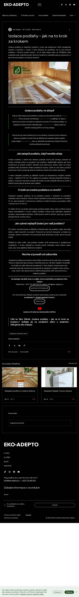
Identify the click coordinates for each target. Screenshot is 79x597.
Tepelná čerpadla (59, 15)
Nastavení (58, 592)
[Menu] (39, 4)
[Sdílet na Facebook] (9, 345)
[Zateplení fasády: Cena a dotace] (59, 377)
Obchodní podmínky (11, 518)
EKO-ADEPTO (16, 4)
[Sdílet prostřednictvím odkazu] (24, 345)
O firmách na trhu (27, 15)
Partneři (28, 515)
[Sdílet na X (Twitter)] (14, 345)
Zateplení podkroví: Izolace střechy (20, 391)
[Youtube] (74, 5)
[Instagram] (66, 5)
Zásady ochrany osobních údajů (32, 594)
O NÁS (6, 453)
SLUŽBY (7, 457)
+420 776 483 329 (29, 480)
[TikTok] (62, 5)
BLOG (6, 462)
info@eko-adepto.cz (12, 480)
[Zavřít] (76, 592)
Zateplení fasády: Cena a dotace (58, 391)
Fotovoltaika (43, 15)
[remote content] (39, 309)
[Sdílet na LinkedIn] (19, 345)
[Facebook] (70, 5)
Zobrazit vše (73, 363)
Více (71, 15)
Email (6, 494)
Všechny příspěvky (9, 15)
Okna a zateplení (13, 339)
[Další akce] (69, 29)
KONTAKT (8, 466)
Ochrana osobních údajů (12, 515)
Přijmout (69, 592)
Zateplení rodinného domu (18, 334)
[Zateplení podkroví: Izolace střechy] (20, 377)
